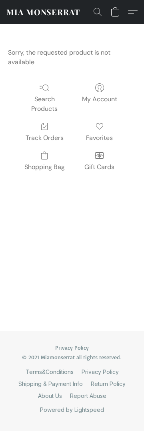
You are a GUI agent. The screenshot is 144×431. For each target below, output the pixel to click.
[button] (43, 12)
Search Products (44, 104)
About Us (50, 395)
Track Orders (45, 138)
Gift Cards (99, 167)
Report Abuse (88, 395)
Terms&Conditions (50, 371)
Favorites (99, 138)
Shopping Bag (44, 167)
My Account (99, 99)
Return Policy (108, 383)
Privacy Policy (100, 371)
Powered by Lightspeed (72, 409)
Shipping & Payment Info (50, 383)
